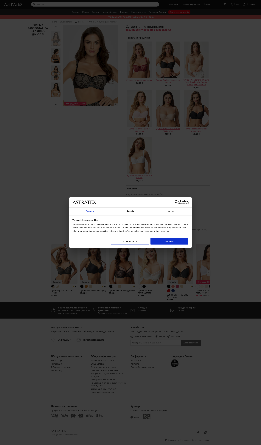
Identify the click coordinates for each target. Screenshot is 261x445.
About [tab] (171, 211)
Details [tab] (130, 211)
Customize (128, 241)
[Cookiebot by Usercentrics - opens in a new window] (177, 202)
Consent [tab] (90, 211)
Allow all (169, 241)
